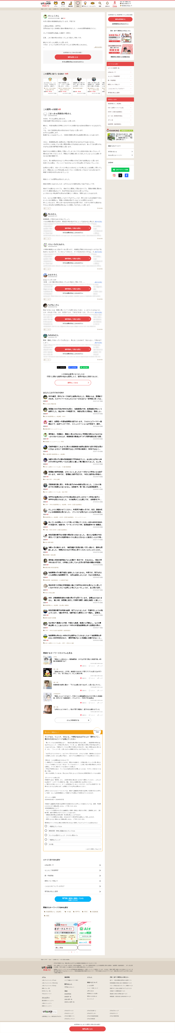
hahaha (51, 335)
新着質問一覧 (68, 996)
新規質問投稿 (68, 994)
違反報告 (101, 208)
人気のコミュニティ (47, 1003)
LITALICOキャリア (114, 1010)
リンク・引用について (92, 988)
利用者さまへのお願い (92, 993)
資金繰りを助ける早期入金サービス (118, 993)
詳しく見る (73, 948)
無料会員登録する (120, 19)
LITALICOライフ (114, 1013)
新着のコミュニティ (47, 1006)
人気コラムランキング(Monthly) (50, 983)
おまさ (51, 274)
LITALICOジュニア (69, 1013)
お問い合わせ (90, 991)
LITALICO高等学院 (114, 1016)
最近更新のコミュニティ (48, 1000)
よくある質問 (90, 985)
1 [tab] (69, 952)
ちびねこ (51, 305)
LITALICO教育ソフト (70, 1016)
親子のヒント (68, 984)
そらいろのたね (54, 244)
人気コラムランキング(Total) (49, 980)
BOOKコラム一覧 (46, 991)
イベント (89, 977)
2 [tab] (71, 952)
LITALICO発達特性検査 (92, 1016)
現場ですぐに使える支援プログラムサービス (121, 988)
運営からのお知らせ (92, 996)
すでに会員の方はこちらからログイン (73, 62)
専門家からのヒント (69, 987)
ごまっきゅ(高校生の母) (58, 113)
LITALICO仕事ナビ (91, 1010)
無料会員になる (73, 57)
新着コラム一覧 (46, 988)
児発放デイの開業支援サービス (117, 991)
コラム (44, 977)
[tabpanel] (73, 936)
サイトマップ (90, 999)
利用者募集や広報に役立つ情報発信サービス (121, 983)
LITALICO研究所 (91, 1019)
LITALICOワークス (69, 1010)
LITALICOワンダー (91, 1013)
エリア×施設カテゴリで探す (71, 980)
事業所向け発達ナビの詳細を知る (120, 56)
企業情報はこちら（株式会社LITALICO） (52, 1016)
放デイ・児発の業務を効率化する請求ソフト (121, 980)
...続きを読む (98, 222)
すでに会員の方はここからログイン (73, 232)
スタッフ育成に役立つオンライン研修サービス (121, 985)
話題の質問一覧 (68, 999)
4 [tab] (77, 952)
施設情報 (67, 977)
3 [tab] (74, 952)
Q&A (66, 991)
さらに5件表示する (73, 720)
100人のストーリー (46, 993)
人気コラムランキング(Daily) (49, 985)
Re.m (50, 214)
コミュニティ (46, 997)
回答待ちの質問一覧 (69, 1002)
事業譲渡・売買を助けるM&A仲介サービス (120, 996)
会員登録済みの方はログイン (120, 24)
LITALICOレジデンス (70, 1019)
